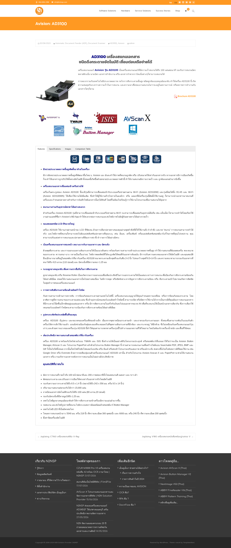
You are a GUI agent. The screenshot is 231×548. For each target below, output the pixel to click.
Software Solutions (107, 10)
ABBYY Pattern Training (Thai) (176, 496)
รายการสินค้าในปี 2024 (133, 479)
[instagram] (183, 3)
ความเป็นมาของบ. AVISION (132, 486)
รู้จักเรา (40, 468)
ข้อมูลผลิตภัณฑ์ (44, 474)
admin (131, 43)
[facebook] (179, 3)
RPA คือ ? (124, 499)
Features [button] (41, 149)
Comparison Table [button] (83, 149)
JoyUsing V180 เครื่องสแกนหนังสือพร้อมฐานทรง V (167, 436)
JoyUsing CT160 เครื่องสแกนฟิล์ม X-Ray (58, 436)
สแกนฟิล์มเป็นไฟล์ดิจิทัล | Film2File (93, 482)
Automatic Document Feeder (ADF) (71, 43)
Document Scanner (96, 43)
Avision (121, 43)
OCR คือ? (124, 492)
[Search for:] (193, 11)
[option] (175, 3)
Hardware (125, 10)
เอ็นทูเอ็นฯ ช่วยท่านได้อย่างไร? (133, 468)
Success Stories (163, 10)
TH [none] (170, 2)
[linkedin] (193, 3)
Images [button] (68, 149)
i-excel (178, 542)
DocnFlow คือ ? (127, 505)
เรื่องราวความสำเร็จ (131, 473)
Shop (177, 10)
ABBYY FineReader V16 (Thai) (176, 490)
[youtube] (190, 3)
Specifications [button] (55, 149)
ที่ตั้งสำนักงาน (43, 486)
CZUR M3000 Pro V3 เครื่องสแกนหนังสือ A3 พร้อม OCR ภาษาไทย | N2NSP (93, 472)
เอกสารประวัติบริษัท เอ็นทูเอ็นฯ (51, 492)
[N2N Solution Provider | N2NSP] (37, 10)
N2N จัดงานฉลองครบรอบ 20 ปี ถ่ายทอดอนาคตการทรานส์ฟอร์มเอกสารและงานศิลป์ (91, 527)
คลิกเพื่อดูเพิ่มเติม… (169, 502)
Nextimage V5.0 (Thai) (172, 484)
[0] (186, 10)
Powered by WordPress (159, 542)
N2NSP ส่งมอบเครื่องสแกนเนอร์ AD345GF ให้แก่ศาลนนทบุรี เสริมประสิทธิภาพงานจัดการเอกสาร (92, 510)
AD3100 (113, 43)
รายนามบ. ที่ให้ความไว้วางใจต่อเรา (53, 480)
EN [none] (175, 2)
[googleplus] (186, 3)
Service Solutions (143, 10)
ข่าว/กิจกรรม (43, 499)
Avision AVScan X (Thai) (173, 468)
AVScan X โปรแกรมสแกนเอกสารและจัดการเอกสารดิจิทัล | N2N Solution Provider (94, 496)
